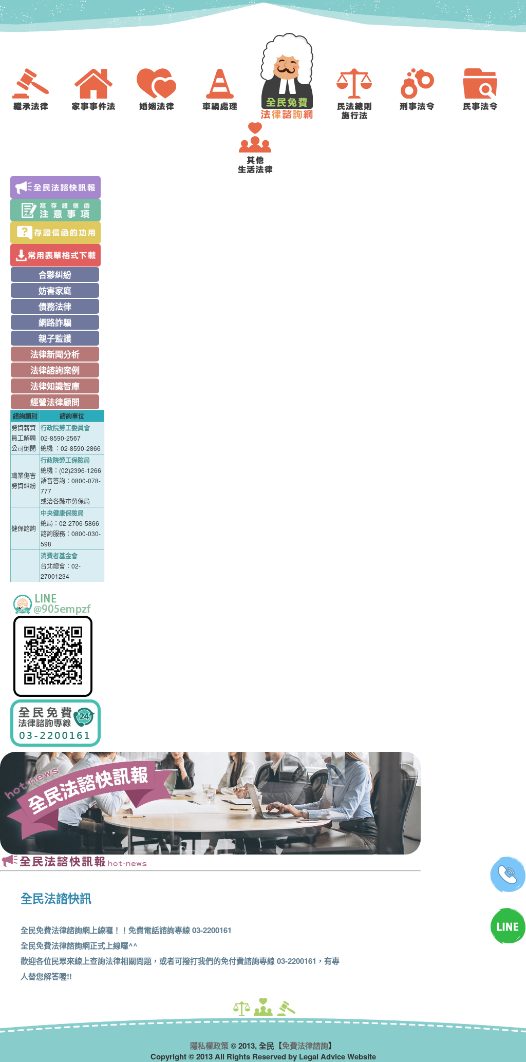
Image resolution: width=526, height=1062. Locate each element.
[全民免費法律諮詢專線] (57, 723)
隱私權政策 (209, 1045)
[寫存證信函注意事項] (57, 210)
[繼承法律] (38, 94)
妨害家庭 (55, 290)
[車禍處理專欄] (227, 94)
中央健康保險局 (62, 513)
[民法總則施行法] (361, 94)
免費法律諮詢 (305, 1045)
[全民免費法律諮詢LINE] (57, 645)
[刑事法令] (425, 94)
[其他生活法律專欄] (263, 148)
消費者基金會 (59, 555)
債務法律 (55, 306)
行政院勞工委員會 (65, 427)
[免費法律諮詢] (294, 76)
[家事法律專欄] (101, 94)
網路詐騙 (55, 322)
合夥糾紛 (55, 274)
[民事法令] (488, 94)
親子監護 (55, 338)
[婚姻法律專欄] (164, 94)
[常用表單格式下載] (57, 255)
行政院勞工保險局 (65, 460)
